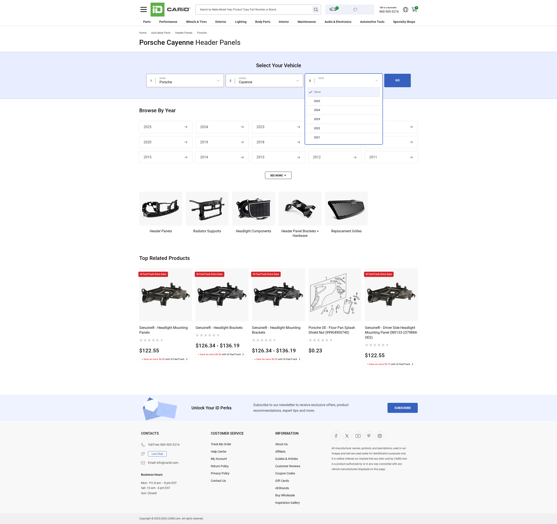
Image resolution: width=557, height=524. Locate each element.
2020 (147, 142)
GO (397, 80)
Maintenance (307, 21)
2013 (260, 157)
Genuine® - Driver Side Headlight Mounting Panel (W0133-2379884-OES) (391, 333)
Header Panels (183, 32)
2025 (147, 127)
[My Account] (405, 9)
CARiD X (347, 435)
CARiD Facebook (336, 435)
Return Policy (220, 466)
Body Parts (262, 21)
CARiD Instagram (379, 435)
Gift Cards (282, 480)
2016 (373, 142)
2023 (260, 127)
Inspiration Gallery (287, 502)
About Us (281, 444)
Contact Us (218, 480)
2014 (204, 157)
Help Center (218, 451)
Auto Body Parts (160, 32)
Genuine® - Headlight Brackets (219, 328)
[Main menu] (143, 9)
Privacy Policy (220, 473)
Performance (168, 21)
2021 (373, 127)
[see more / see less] (278, 175)
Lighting (241, 21)
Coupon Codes (285, 473)
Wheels (191, 21)
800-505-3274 (389, 11)
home (142, 32)
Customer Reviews (287, 466)
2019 (204, 142)
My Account (219, 458)
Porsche (202, 32)
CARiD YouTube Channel (357, 435)
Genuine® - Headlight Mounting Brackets (276, 330)
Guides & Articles (286, 458)
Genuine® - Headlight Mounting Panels (163, 330)
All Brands (282, 488)
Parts (147, 21)
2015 (147, 157)
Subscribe (402, 408)
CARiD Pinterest (368, 435)
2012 (317, 157)
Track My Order (221, 444)
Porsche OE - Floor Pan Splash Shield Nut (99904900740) (332, 330)
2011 (373, 157)
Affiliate (280, 451)
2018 (260, 142)
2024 (204, 127)
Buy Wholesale (285, 495)
